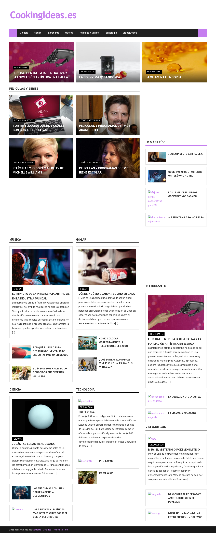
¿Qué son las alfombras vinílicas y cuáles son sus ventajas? (116, 363)
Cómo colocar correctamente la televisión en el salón (113, 342)
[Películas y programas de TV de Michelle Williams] (41, 158)
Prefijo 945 (106, 473)
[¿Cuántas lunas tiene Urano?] (41, 417)
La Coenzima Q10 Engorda (99, 77)
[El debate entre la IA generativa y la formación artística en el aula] (41, 62)
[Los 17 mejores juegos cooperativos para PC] (157, 198)
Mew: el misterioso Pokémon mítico (174, 449)
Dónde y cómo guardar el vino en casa (106, 293)
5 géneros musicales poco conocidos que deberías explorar (50, 372)
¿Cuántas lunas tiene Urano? (33, 443)
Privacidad (58, 529)
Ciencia (24, 32)
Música (69, 32)
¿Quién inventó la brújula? (185, 154)
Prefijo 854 (86, 412)
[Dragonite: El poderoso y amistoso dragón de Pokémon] (157, 494)
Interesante (53, 32)
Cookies (47, 529)
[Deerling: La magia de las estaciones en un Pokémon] (157, 513)
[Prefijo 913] (87, 461)
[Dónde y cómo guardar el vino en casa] (107, 267)
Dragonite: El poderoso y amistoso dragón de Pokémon (184, 498)
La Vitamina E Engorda (164, 77)
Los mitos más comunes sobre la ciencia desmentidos (48, 492)
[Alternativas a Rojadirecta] (157, 219)
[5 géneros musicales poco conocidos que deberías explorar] (21, 373)
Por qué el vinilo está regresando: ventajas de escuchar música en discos (50, 351)
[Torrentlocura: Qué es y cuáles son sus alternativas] (41, 115)
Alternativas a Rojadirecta (186, 217)
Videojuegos (130, 32)
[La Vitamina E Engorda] (174, 62)
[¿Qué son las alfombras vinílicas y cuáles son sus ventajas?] (87, 364)
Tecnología (110, 32)
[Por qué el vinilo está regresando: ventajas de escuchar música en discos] (21, 351)
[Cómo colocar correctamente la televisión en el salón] (87, 343)
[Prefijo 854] (107, 401)
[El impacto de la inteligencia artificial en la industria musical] (41, 267)
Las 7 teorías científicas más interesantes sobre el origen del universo (50, 513)
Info (67, 529)
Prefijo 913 (106, 461)
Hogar (37, 32)
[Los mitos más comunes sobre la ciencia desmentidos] (21, 492)
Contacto (36, 529)
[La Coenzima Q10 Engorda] (108, 62)
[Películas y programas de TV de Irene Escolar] (108, 158)
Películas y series (89, 32)
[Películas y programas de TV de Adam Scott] (108, 115)
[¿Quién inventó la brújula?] (157, 157)
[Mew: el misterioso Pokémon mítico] (176, 439)
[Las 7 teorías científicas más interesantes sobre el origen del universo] (21, 509)
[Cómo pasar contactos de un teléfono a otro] (157, 176)
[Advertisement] (74, 209)
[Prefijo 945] (87, 477)
